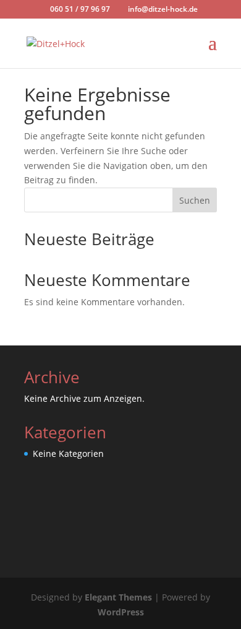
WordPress (121, 612)
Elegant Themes (118, 597)
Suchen (194, 200)
